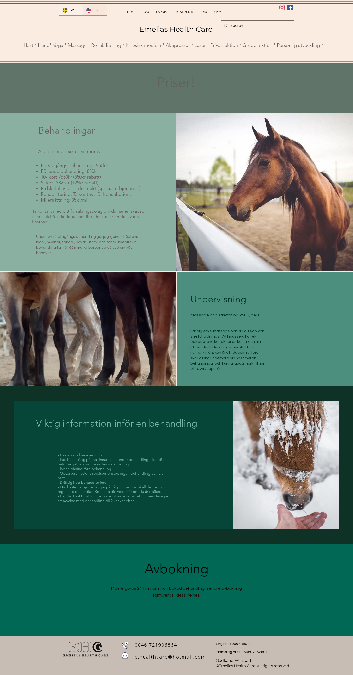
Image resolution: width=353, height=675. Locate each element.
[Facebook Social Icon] (290, 7)
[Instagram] (282, 7)
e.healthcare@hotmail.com (170, 657)
